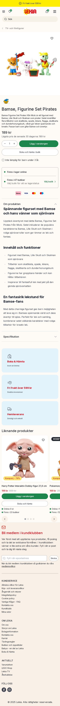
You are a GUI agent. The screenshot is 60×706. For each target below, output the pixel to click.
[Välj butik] (3, 11)
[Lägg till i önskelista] (52, 38)
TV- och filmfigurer (14, 28)
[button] (46, 11)
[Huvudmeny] (55, 11)
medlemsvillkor (8, 566)
